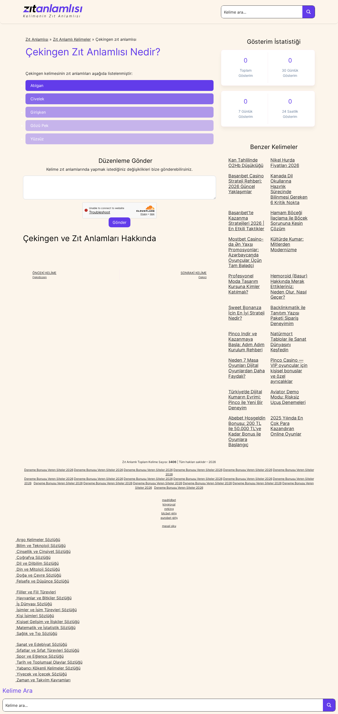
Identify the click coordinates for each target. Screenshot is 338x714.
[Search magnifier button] (308, 12)
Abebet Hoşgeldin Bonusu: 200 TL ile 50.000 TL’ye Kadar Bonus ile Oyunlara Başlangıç (247, 431)
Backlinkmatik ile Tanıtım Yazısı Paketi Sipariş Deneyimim (287, 315)
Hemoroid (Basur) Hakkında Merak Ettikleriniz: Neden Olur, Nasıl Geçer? (289, 286)
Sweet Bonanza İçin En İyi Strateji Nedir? (246, 313)
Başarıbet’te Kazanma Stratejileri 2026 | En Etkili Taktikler (246, 220)
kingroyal (169, 504)
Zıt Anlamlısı (36, 39)
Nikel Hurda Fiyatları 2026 (284, 162)
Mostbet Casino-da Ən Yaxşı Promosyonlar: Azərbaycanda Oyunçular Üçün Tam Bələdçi (246, 252)
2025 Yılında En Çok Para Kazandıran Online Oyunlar (286, 426)
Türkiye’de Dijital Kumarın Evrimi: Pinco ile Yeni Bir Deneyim (245, 399)
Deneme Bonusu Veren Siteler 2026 (48, 470)
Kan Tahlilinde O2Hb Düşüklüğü (245, 162)
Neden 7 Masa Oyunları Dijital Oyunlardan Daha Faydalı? (246, 368)
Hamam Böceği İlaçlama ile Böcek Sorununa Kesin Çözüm (289, 220)
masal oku (169, 526)
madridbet (169, 500)
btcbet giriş (169, 513)
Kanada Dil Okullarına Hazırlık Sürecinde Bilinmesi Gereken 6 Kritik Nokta (289, 189)
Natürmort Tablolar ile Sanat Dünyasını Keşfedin (288, 341)
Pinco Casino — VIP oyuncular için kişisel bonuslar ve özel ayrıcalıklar (289, 370)
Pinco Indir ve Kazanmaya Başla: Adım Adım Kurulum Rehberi (246, 341)
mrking (169, 509)
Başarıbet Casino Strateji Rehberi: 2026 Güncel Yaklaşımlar (246, 183)
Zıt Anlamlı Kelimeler (72, 39)
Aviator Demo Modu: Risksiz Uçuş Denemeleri (288, 397)
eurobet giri (168, 518)
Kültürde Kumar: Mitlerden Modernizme (287, 244)
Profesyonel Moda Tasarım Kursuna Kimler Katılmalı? (244, 283)
